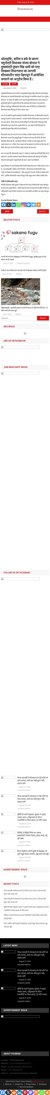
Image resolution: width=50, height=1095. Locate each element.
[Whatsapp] (18, 204)
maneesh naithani (23, 263)
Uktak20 (23, 88)
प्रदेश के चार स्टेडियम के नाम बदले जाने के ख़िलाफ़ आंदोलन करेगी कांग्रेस (24, 270)
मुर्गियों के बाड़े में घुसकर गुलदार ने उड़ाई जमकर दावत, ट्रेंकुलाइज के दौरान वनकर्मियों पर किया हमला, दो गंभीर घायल (32, 817)
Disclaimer (43, 1084)
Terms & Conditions (26, 1087)
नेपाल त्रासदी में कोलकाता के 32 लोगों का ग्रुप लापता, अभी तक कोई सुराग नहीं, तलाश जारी (32, 780)
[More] (38, 204)
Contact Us (19, 1084)
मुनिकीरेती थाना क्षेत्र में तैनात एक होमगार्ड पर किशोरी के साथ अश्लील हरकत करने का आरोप (9, 211)
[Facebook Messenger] (28, 204)
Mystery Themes (38, 1081)
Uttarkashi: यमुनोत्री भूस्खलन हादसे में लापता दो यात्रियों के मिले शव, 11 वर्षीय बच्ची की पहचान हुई (24, 309)
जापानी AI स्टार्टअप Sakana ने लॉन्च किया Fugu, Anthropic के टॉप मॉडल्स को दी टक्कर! (23, 258)
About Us (8, 1084)
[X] (8, 204)
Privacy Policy (31, 1084)
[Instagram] (23, 204)
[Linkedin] (13, 204)
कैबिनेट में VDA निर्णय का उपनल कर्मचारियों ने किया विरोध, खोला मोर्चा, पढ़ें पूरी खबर (32, 835)
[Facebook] (3, 204)
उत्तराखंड (5, 84)
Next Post (43, 211)
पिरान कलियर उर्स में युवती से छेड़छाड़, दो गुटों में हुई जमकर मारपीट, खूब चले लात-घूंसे (33, 852)
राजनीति (14, 84)
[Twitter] (33, 204)
